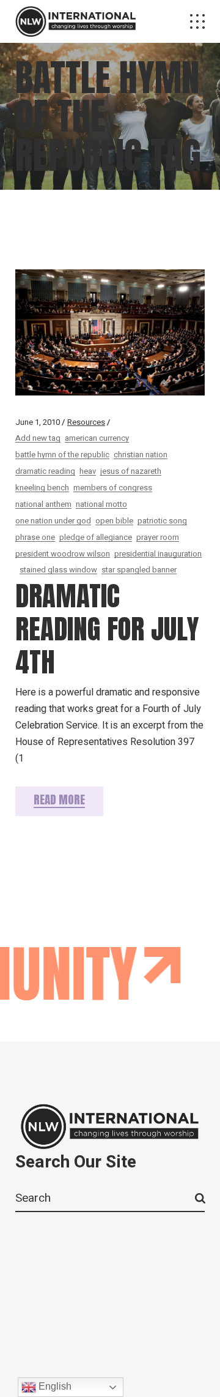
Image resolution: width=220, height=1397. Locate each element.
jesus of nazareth (130, 471)
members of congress (112, 487)
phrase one (35, 537)
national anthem (43, 504)
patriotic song (162, 520)
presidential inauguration (158, 554)
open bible (114, 520)
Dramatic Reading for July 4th (107, 629)
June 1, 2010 (37, 422)
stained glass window (58, 569)
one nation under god (53, 520)
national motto (101, 504)
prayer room (157, 537)
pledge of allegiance (95, 537)
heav (87, 471)
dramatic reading (45, 471)
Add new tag (38, 438)
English (54, 1386)
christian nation (140, 454)
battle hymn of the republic (62, 454)
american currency (97, 438)
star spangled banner (139, 569)
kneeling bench (42, 487)
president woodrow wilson (62, 554)
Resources (86, 422)
